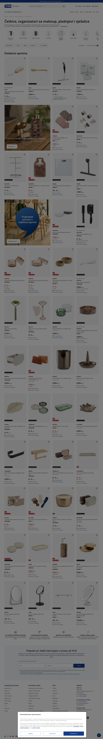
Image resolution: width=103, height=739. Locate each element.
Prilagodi (30, 733)
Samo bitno (53, 733)
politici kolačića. (36, 728)
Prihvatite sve (73, 733)
